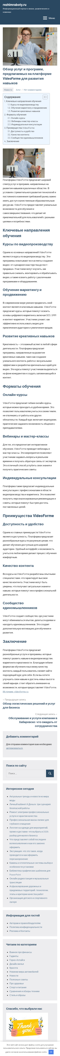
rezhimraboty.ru (14, 5)
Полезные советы (18, 979)
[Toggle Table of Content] (44, 97)
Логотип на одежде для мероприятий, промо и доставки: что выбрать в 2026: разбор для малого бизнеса (29, 831)
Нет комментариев (32, 89)
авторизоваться (14, 748)
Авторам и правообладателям (24, 923)
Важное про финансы (20, 952)
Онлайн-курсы (18, 118)
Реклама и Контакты (19, 931)
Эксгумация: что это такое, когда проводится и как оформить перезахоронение (26, 855)
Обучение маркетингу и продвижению (29, 107)
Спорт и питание (18, 987)
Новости (8, 89)
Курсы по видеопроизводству (25, 104)
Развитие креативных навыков (25, 111)
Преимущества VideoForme (20, 127)
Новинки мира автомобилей (23, 971)
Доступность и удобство (22, 131)
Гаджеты (13, 956)
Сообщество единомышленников (27, 137)
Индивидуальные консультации (26, 124)
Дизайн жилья (16, 963)
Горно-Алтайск (17, 960)
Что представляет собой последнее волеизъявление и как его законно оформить (27, 843)
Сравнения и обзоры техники (24, 991)
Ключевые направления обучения (23, 101)
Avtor (18, 89)
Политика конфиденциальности (25, 927)
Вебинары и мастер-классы (24, 121)
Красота (13, 967)
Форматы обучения (16, 114)
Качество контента (20, 134)
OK (51, 1052)
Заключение (13, 141)
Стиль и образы (17, 995)
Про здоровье (16, 983)
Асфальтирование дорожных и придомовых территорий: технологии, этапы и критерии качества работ (28, 890)
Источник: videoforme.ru (15, 691)
